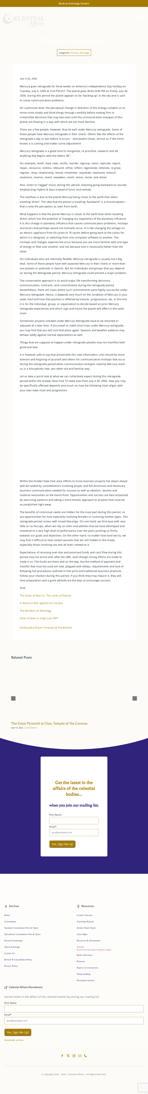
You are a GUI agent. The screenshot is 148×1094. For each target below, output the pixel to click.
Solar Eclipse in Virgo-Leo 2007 (39, 618)
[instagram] (74, 1055)
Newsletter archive (14, 1040)
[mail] (79, 1055)
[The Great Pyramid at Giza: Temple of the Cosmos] (74, 665)
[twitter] (68, 1055)
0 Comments (31, 727)
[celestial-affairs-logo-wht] (23, 14)
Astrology (84, 52)
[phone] (85, 1055)
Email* (53, 826)
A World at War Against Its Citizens (41, 603)
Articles (74, 52)
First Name (55, 814)
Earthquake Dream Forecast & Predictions (46, 627)
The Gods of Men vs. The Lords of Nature (45, 595)
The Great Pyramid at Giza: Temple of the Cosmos (49, 723)
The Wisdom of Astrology (35, 610)
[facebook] (62, 1055)
